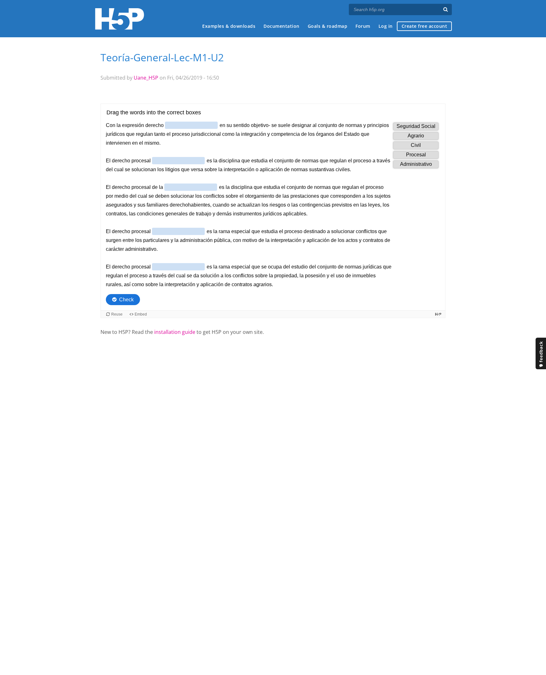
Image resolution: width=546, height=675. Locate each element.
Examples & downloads (228, 26)
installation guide (174, 331)
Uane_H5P (146, 77)
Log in (386, 26)
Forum (362, 26)
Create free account (424, 26)
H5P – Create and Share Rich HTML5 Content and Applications (119, 19)
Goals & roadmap (328, 26)
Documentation (282, 26)
